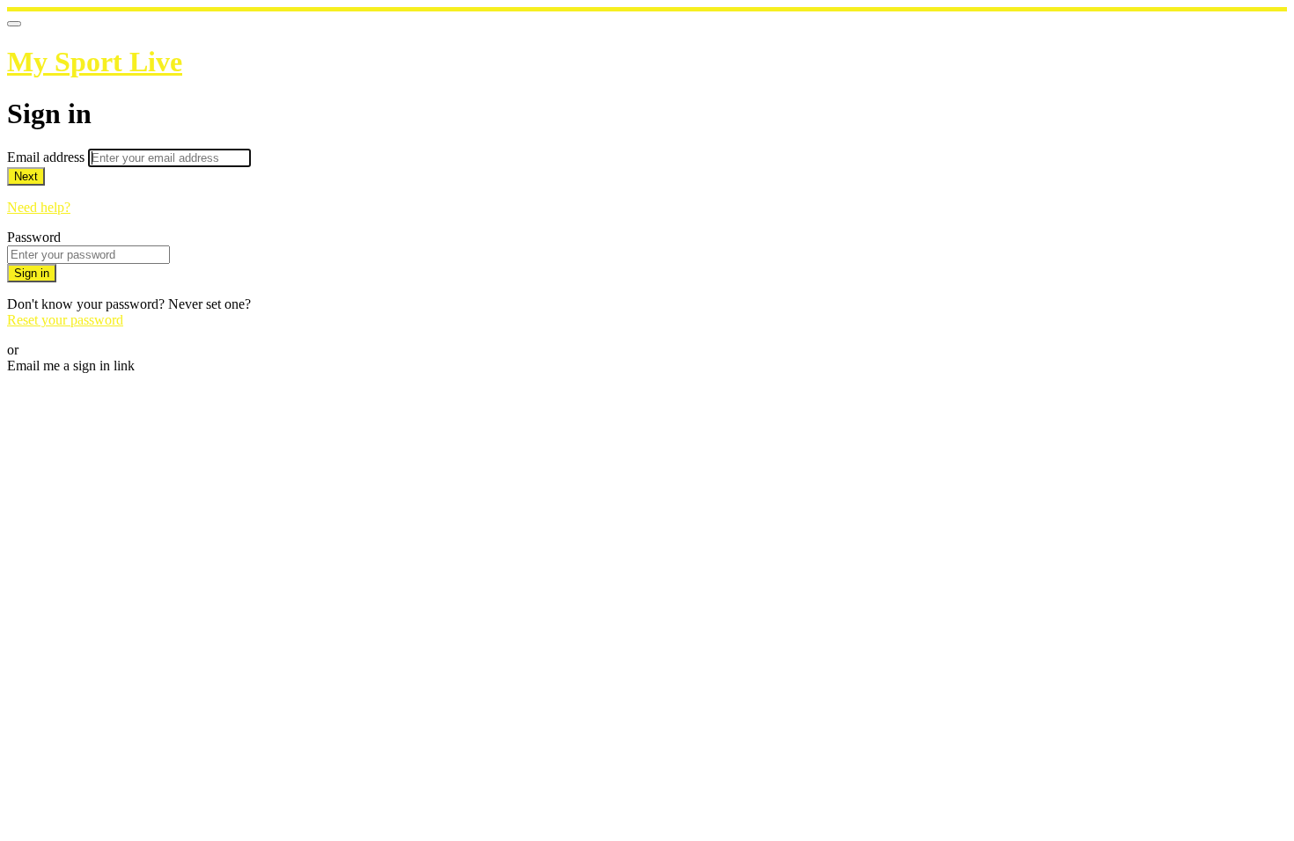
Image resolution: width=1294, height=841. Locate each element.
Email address (47, 157)
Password (34, 237)
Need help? (38, 207)
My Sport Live (94, 61)
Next (26, 176)
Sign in (31, 273)
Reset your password (65, 319)
